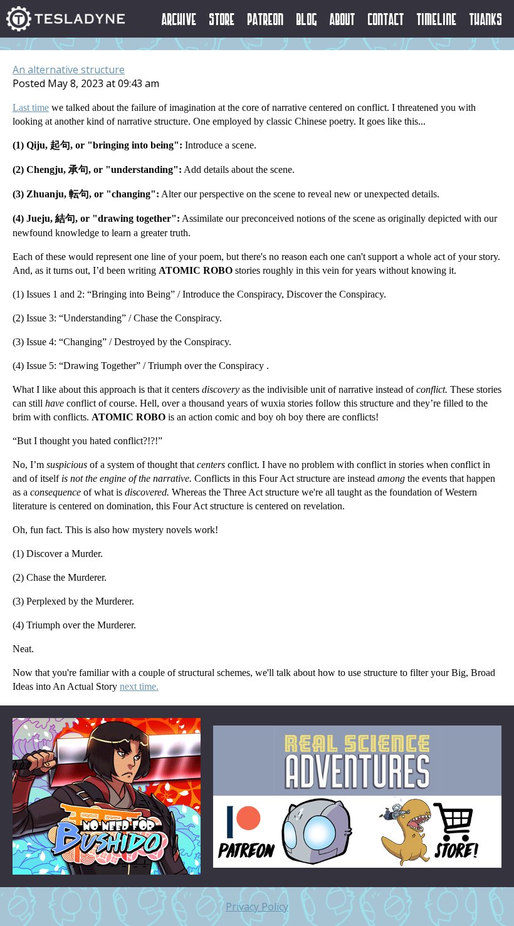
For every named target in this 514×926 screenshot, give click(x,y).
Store (222, 18)
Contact (386, 18)
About (342, 18)
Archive (179, 18)
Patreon (266, 18)
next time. (139, 686)
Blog (306, 18)
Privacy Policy (257, 906)
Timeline (437, 18)
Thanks (486, 18)
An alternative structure (69, 69)
